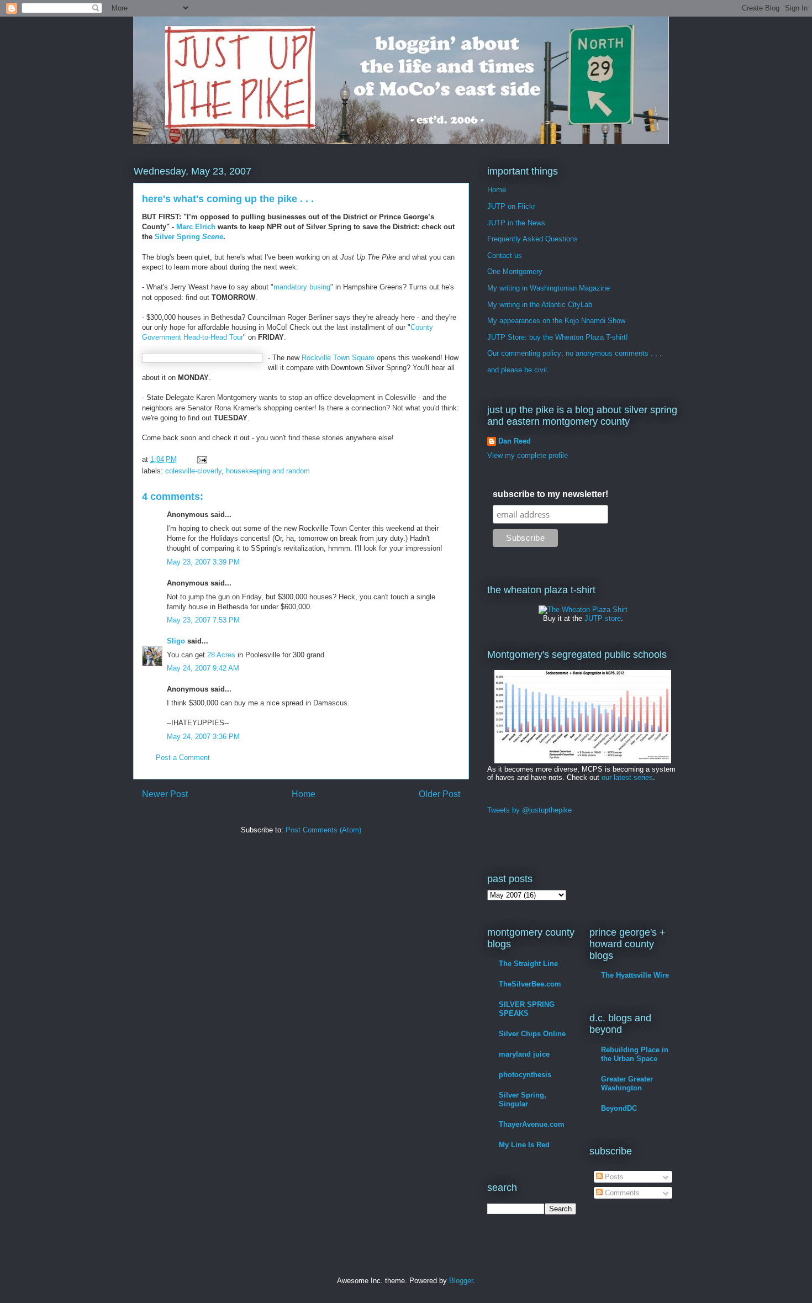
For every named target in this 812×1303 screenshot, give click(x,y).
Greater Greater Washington (627, 1083)
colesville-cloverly (193, 471)
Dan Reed (514, 441)
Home (303, 794)
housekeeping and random (268, 471)
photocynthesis (525, 1074)
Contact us (504, 255)
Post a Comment (183, 757)
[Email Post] (201, 459)
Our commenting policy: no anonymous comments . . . (574, 353)
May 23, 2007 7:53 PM (203, 620)
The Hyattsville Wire (635, 975)
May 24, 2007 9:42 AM (203, 668)
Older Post (439, 794)
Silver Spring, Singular (522, 1099)
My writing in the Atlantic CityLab (539, 304)
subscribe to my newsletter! (550, 494)
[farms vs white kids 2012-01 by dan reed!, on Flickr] (582, 761)
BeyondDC (619, 1108)
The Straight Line (528, 963)
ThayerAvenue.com (532, 1124)
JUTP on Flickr (511, 206)
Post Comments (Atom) (323, 830)
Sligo (176, 641)
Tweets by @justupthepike (529, 810)
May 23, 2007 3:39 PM (203, 562)
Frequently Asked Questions (532, 239)
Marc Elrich (195, 227)
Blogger (461, 1280)
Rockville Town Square (338, 358)
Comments (621, 1193)
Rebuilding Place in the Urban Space (634, 1054)
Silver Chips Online (532, 1034)
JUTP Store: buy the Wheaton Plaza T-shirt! (557, 337)
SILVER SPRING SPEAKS (527, 1008)
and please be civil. (518, 370)
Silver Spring (189, 237)
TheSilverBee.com (530, 984)
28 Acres (221, 655)
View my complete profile (527, 455)
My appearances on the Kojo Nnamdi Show (556, 320)
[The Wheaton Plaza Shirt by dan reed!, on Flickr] (583, 609)
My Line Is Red (524, 1145)
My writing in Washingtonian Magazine (548, 288)
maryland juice (524, 1054)
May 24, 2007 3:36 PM (203, 736)
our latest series (627, 777)
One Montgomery (514, 271)
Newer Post (165, 794)
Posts (613, 1177)
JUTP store (602, 618)
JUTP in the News (516, 223)
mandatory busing (301, 287)
